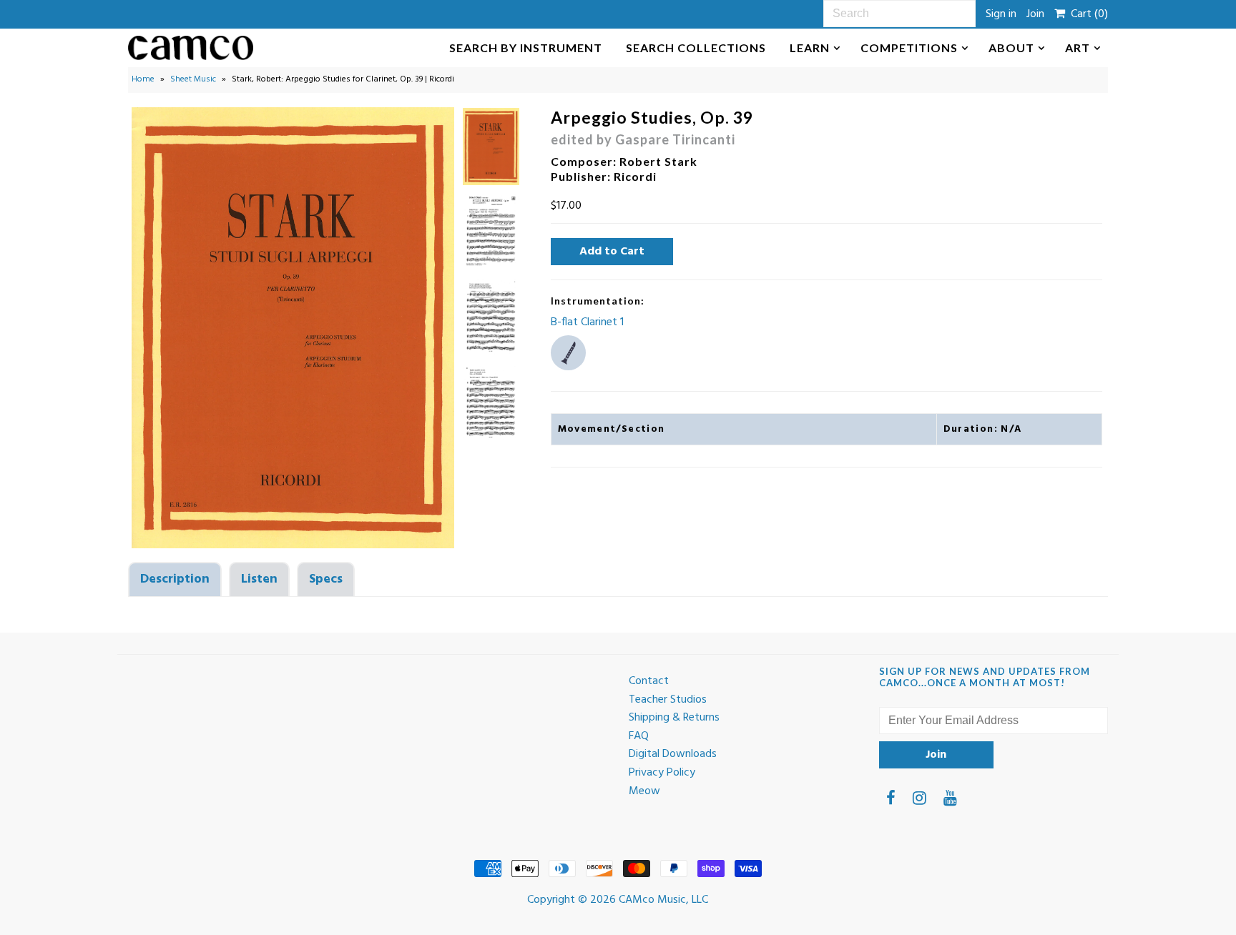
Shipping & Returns (674, 717)
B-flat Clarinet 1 (587, 322)
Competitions (909, 47)
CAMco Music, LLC (663, 900)
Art (1077, 47)
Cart (1086, 14)
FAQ (639, 736)
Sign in (1001, 14)
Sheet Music (193, 79)
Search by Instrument (525, 47)
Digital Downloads (673, 754)
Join (1035, 14)
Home (143, 79)
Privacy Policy (662, 772)
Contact (649, 681)
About (1011, 47)
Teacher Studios (668, 700)
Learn (810, 47)
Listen (259, 579)
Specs (326, 579)
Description (175, 579)
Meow (644, 791)
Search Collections (696, 47)
